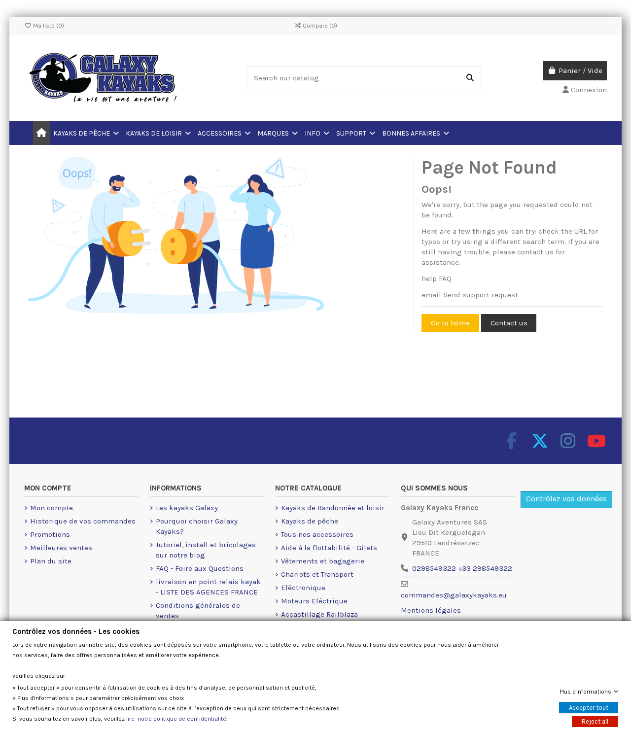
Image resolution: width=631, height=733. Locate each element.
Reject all (595, 721)
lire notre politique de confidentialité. (176, 718)
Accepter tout (588, 707)
